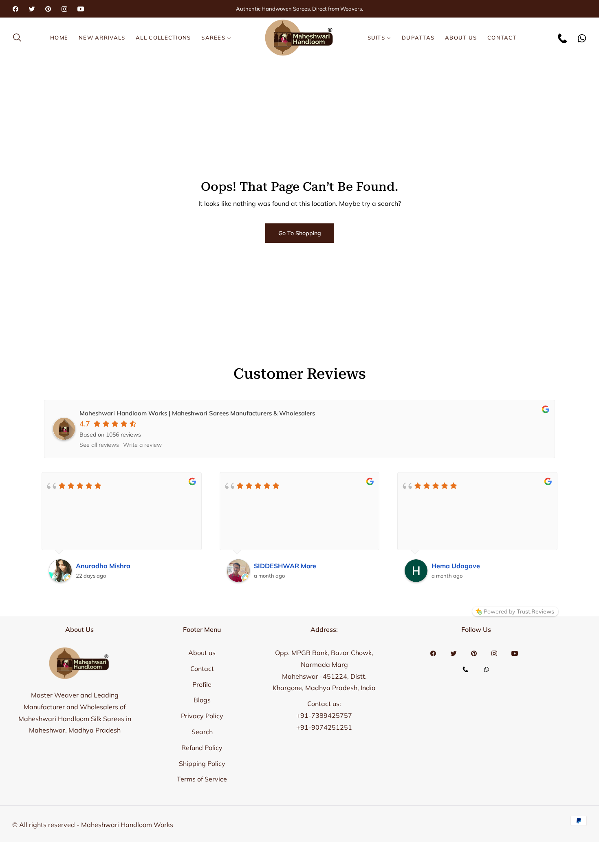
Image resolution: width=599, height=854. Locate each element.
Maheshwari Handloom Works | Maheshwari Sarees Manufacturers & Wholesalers (197, 413)
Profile (201, 684)
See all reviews (99, 444)
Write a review (142, 444)
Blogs (202, 700)
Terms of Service (202, 779)
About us (202, 653)
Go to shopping (299, 233)
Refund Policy (201, 748)
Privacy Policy (202, 716)
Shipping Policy (202, 763)
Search (202, 732)
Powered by (519, 611)
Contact (202, 668)
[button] (19, 37)
